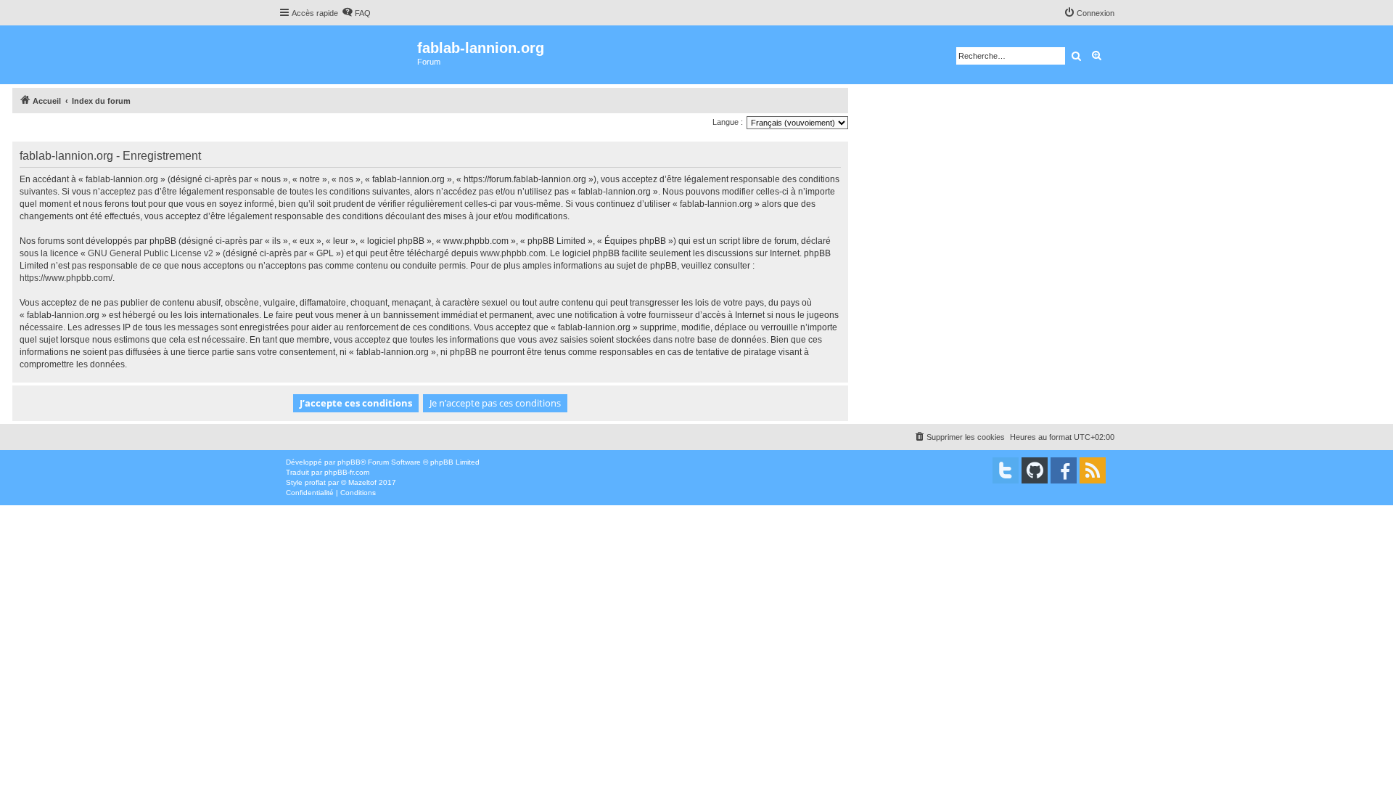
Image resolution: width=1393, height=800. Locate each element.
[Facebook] (1064, 470)
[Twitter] (1006, 470)
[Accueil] (348, 55)
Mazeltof (362, 482)
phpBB (349, 462)
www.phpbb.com (513, 253)
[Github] (1035, 470)
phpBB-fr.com (346, 472)
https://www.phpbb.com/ (66, 278)
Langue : (727, 122)
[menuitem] (356, 13)
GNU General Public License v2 (150, 253)
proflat (315, 482)
